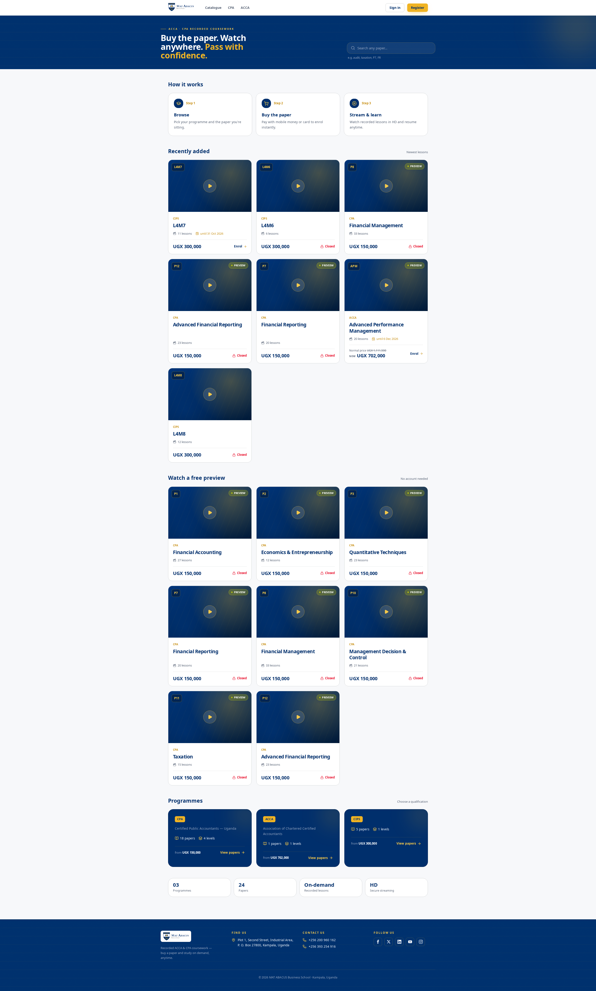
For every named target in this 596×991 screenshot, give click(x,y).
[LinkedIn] (399, 942)
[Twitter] (388, 942)
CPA (231, 7)
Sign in (394, 7)
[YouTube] (410, 942)
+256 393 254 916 (322, 946)
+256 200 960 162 (322, 940)
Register (417, 7)
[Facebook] (378, 942)
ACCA (245, 7)
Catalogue (213, 7)
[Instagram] (421, 942)
